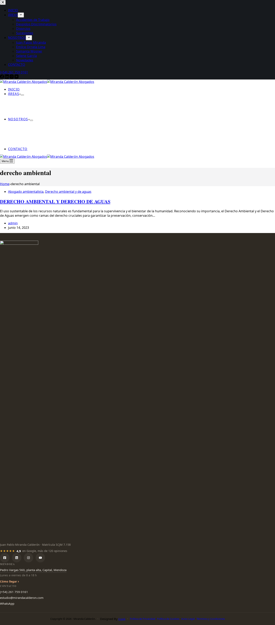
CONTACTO (18, 149)
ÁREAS (13, 94)
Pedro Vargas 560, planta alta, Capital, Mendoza (33, 570)
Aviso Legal (188, 619)
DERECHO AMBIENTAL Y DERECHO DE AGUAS (55, 201)
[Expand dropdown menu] (22, 95)
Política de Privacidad (142, 619)
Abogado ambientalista (25, 191)
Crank (121, 619)
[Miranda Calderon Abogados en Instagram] (28, 557)
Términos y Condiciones (210, 619)
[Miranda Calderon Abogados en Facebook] (4, 557)
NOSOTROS (18, 119)
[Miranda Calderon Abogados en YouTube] (40, 557)
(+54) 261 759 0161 (14, 592)
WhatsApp (7, 603)
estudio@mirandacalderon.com (21, 598)
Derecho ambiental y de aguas (68, 191)
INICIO (14, 89)
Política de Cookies (168, 619)
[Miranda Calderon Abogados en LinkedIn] (16, 557)
